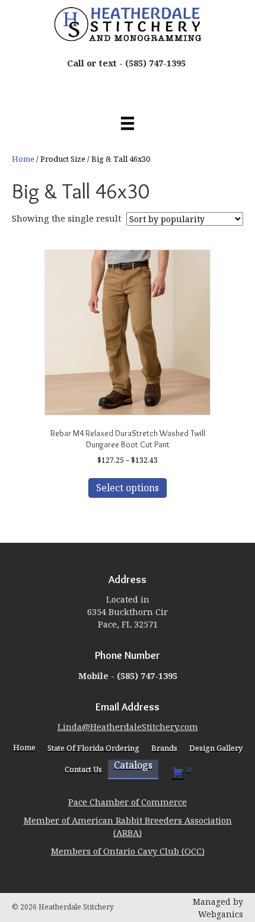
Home (23, 158)
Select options (127, 487)
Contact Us (83, 769)
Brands (164, 747)
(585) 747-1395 (155, 63)
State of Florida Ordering (93, 747)
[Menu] (127, 123)
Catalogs (133, 765)
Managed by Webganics (218, 907)
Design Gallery (216, 747)
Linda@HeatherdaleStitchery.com (128, 726)
